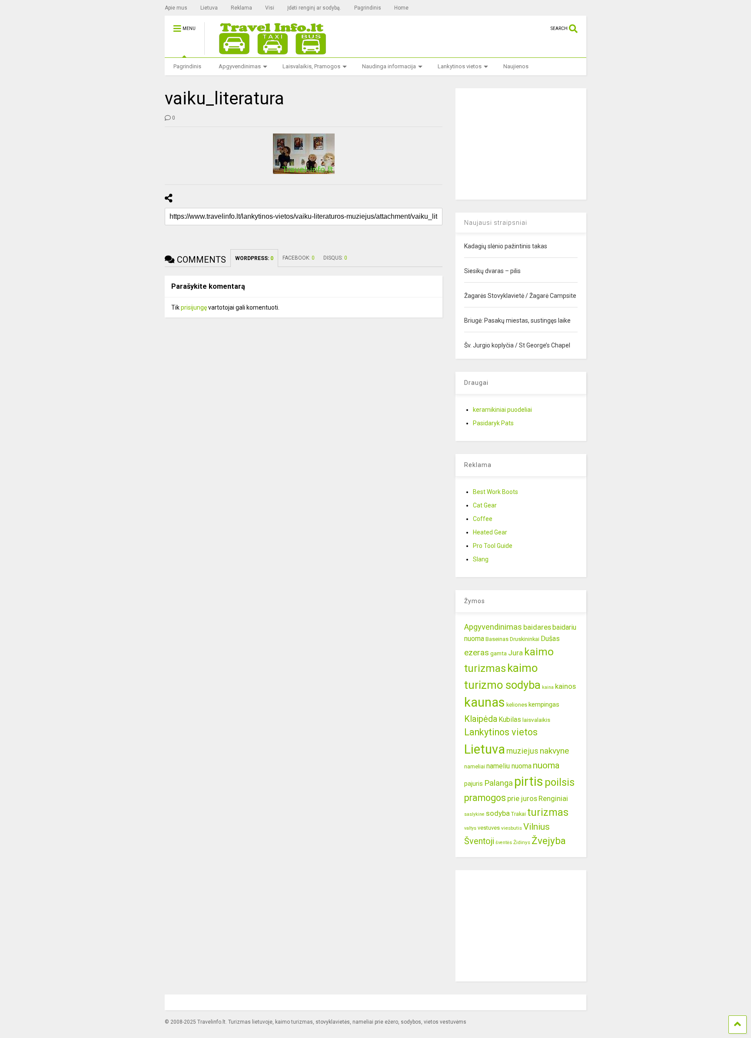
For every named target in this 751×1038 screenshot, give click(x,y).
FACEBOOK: (298, 258)
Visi (269, 8)
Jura (515, 652)
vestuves (489, 827)
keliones (516, 704)
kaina (548, 687)
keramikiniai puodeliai (502, 409)
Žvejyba (549, 841)
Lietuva (209, 8)
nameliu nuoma (509, 766)
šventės (503, 842)
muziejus (522, 750)
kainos (565, 686)
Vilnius (536, 826)
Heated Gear (490, 532)
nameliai (474, 766)
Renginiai (553, 798)
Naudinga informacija (389, 66)
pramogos (485, 797)
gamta (498, 653)
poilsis (560, 782)
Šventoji (479, 841)
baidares (537, 627)
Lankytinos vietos (460, 66)
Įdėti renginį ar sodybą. (314, 8)
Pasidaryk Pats (493, 423)
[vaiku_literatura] (304, 154)
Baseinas (496, 639)
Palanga (498, 783)
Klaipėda (480, 719)
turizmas (547, 812)
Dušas (550, 638)
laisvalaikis (536, 719)
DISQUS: (335, 258)
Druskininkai (524, 639)
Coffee (482, 518)
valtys (470, 828)
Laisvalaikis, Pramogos (311, 66)
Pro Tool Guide (492, 545)
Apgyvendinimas (240, 66)
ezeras (476, 652)
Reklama (241, 8)
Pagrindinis (367, 8)
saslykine (474, 814)
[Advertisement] (520, 142)
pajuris (473, 784)
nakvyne (554, 751)
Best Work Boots (495, 491)
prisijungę (194, 307)
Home (401, 8)
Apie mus (176, 8)
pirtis (528, 781)
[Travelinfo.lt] (268, 50)
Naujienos (515, 66)
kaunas (484, 702)
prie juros (522, 798)
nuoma (546, 765)
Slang (480, 559)
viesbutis (511, 828)
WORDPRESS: (254, 258)
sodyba (498, 813)
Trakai (518, 814)
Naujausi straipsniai (495, 222)
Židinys (521, 842)
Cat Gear (485, 505)
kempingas (543, 704)
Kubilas (509, 719)
